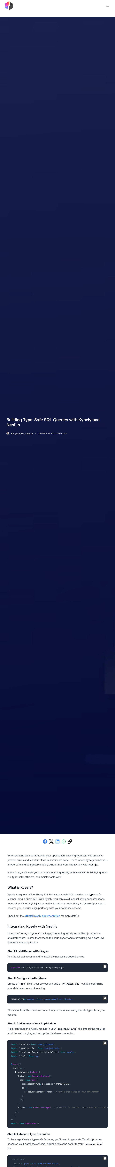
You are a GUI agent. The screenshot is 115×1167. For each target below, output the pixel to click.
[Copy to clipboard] (105, 966)
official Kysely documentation (42, 915)
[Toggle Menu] (108, 6)
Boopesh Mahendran (22, 433)
